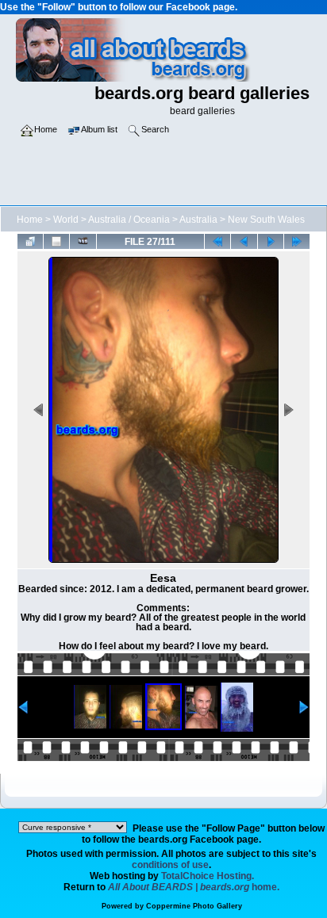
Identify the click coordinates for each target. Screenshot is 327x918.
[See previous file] (243, 241)
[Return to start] (217, 241)
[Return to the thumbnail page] (30, 241)
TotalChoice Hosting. (207, 876)
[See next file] (270, 241)
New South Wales (266, 219)
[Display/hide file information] (56, 241)
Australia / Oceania (129, 219)
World (66, 219)
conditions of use (170, 864)
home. (193, 887)
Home (30, 219)
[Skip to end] (297, 241)
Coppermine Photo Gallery (194, 906)
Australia (198, 219)
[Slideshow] (82, 241)
